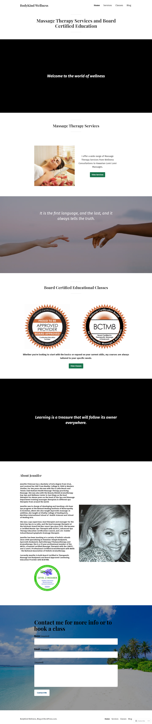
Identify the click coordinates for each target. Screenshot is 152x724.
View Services (97, 175)
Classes (119, 5)
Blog (129, 5)
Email (41, 649)
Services (107, 5)
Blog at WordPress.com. (47, 719)
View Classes (76, 366)
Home (97, 5)
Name (41, 636)
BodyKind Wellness (34, 5)
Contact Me (42, 693)
